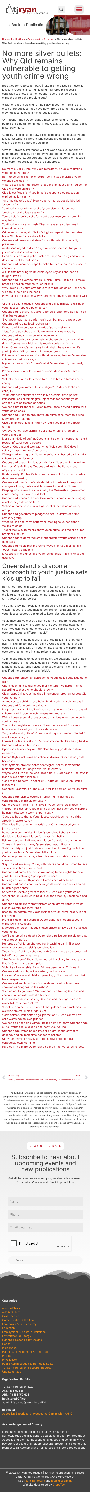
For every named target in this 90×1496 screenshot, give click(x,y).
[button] (61, 9)
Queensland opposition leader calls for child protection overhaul (43, 462)
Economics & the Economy (19, 1324)
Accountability (11, 1308)
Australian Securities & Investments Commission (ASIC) (37, 1413)
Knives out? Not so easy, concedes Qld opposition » (36, 327)
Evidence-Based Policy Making (22, 1339)
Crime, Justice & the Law (40, 39)
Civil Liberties (10, 1316)
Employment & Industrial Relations (24, 1332)
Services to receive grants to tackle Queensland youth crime (41, 892)
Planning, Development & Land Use (25, 1351)
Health (6, 1343)
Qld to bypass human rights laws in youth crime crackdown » (41, 804)
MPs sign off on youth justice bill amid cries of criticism (37, 880)
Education (8, 1328)
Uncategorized (11, 1371)
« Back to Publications (28, 25)
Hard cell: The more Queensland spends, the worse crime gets (43, 1046)
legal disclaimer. (61, 1480)
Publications (18, 39)
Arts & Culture (11, 1312)
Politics (6, 1355)
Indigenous (9, 1347)
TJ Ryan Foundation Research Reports (26, 1367)
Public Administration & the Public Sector (28, 1363)
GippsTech (59, 1484)
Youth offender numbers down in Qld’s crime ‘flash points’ (40, 395)
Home (5, 39)
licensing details (34, 1480)
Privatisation (10, 1359)
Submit (19, 1260)
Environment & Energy (16, 1336)
